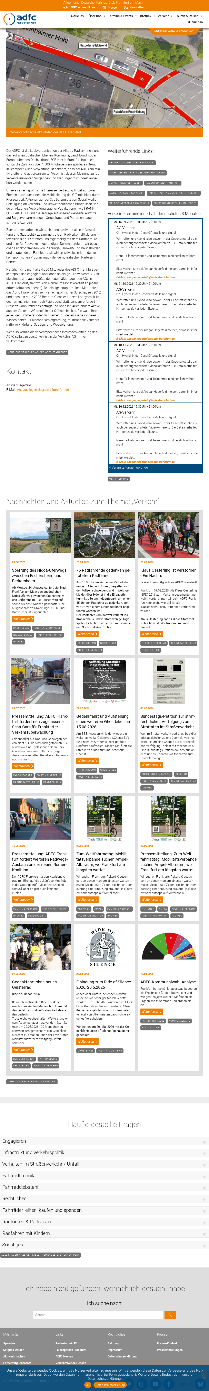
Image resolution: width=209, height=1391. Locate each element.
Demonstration (23, 1059)
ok (88, 1385)
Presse (112, 7)
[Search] (170, 1315)
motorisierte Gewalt (156, 774)
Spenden (9, 1343)
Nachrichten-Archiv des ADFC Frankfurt (137, 172)
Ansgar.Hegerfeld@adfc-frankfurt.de (43, 390)
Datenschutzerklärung (122, 1356)
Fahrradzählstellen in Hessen (175, 203)
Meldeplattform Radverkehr (129, 203)
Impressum (115, 1350)
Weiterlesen (21, 619)
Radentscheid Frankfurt (163, 183)
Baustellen (21, 628)
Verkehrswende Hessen (125, 183)
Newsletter (137, 7)
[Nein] (204, 1378)
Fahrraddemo (87, 643)
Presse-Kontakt (167, 1343)
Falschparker (22, 775)
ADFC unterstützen (82, 7)
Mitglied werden (13, 1350)
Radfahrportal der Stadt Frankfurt (173, 193)
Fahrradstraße (153, 1021)
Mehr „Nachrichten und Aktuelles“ (32, 1081)
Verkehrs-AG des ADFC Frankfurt (132, 162)
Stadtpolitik (151, 650)
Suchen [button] (197, 22)
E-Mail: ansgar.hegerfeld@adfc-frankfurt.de (145, 277)
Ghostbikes (108, 643)
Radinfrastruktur (50, 635)
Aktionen (84, 908)
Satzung (113, 1343)
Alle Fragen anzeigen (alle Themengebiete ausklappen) (40, 1255)
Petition (181, 774)
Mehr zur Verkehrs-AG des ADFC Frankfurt (37, 352)
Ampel (98, 908)
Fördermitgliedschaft (17, 1363)
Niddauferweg (23, 635)
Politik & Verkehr (90, 650)
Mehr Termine (118, 479)
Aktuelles (77, 16)
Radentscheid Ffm (67, 1343)
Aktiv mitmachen (14, 1356)
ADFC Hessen (64, 1356)
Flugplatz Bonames (47, 628)
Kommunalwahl (179, 1021)
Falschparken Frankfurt (126, 193)
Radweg (18, 641)
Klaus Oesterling (154, 643)
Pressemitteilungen (170, 1350)
